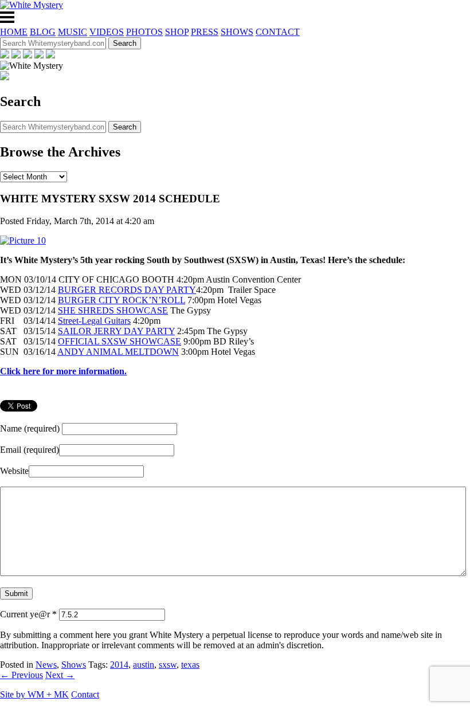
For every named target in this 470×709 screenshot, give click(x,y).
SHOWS (237, 32)
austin (143, 664)
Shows (73, 664)
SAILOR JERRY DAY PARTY (116, 331)
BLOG (43, 32)
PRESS (204, 32)
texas (190, 664)
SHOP (177, 32)
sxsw (168, 664)
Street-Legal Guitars (94, 321)
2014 (119, 664)
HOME (14, 32)
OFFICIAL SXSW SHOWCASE (119, 341)
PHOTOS (144, 32)
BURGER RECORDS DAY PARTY (127, 290)
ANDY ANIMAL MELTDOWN (118, 352)
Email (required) (29, 450)
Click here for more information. (63, 371)
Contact (85, 694)
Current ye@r (28, 614)
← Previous (21, 675)
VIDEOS (106, 32)
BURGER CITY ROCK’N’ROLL (121, 300)
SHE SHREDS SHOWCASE (113, 310)
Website (14, 471)
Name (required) (30, 428)
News (46, 664)
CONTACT (278, 32)
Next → (60, 675)
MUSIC (72, 32)
